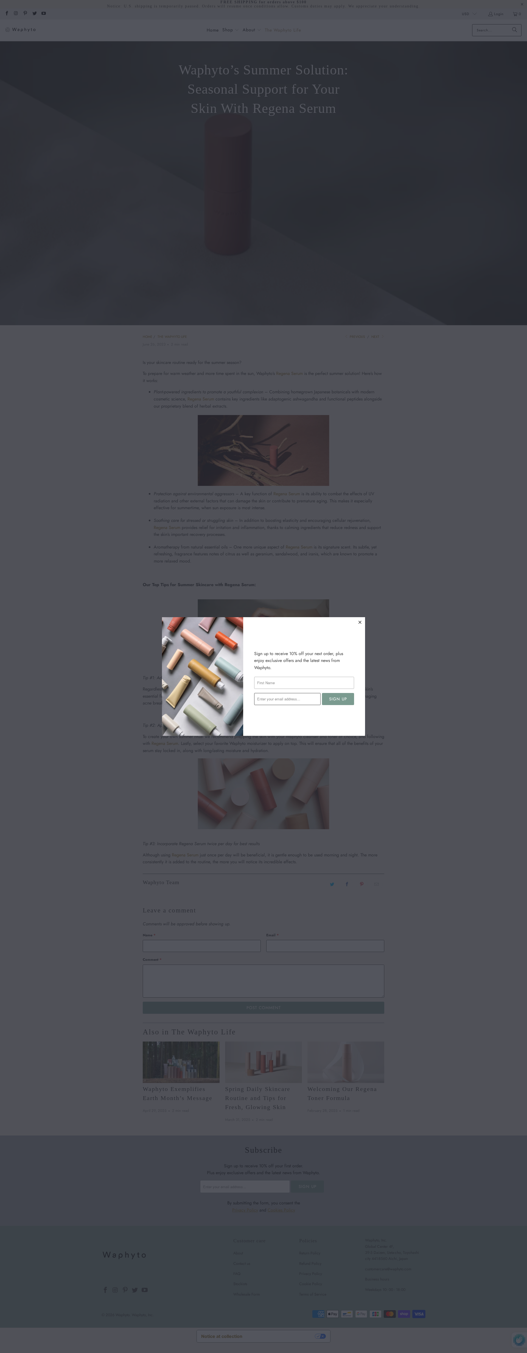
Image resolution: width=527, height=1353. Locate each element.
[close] (360, 622)
